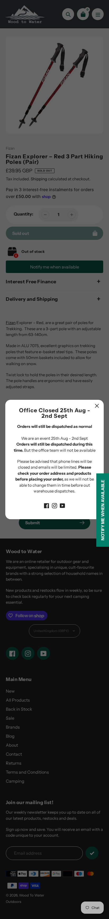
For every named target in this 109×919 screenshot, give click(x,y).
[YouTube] (62, 505)
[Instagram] (54, 505)
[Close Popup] (97, 405)
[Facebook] (46, 505)
